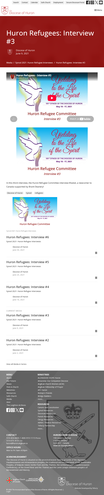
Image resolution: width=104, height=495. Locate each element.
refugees (39, 193)
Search (16, 2)
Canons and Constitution (48, 407)
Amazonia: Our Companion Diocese (53, 381)
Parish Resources (45, 416)
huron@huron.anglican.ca (17, 443)
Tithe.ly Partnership (46, 425)
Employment (58, 2)
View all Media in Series (16, 364)
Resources (11, 393)
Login (8, 491)
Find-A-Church (12, 387)
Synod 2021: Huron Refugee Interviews (34, 62)
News (9, 384)
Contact (25, 2)
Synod (28, 193)
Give (8, 402)
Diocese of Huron (15, 193)
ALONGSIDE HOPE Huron (49, 378)
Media (9, 62)
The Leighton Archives (16, 405)
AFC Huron (42, 390)
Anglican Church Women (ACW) (51, 384)
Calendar (34, 2)
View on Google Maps (63, 445)
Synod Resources (45, 410)
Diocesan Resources (47, 413)
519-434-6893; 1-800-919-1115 (21, 438)
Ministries (10, 390)
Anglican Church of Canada (15, 480)
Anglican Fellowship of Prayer (50, 387)
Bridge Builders (44, 396)
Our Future (11, 381)
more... (41, 399)
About (9, 378)
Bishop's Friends (45, 393)
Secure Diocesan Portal (75, 2)
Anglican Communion (35, 479)
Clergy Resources (45, 419)
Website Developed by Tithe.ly (86, 488)
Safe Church (45, 2)
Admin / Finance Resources (49, 422)
